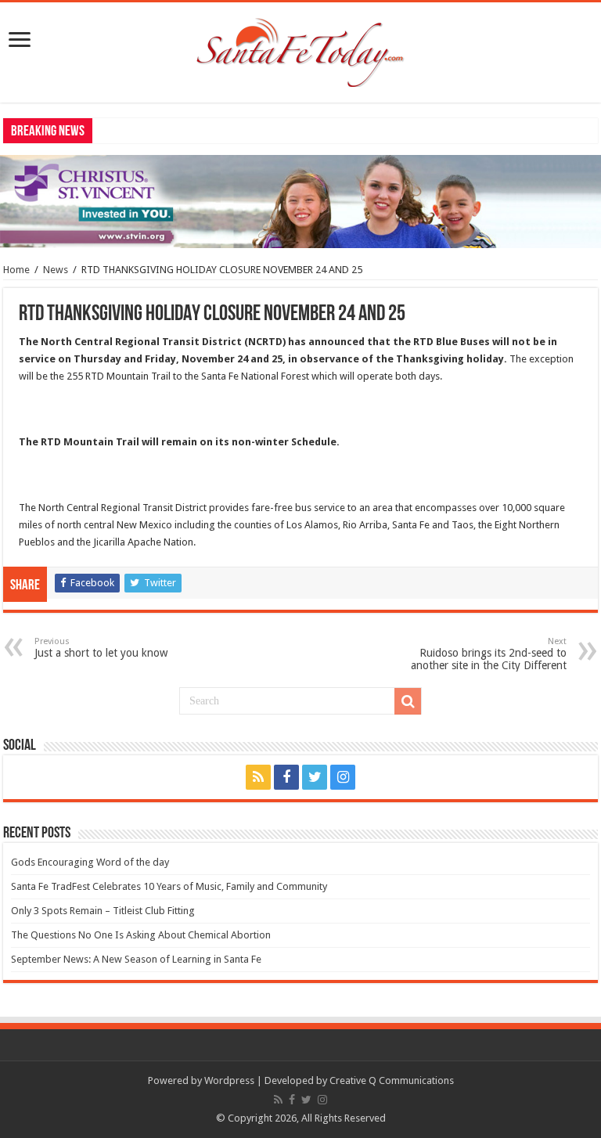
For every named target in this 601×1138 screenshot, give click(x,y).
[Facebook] (286, 777)
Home (16, 269)
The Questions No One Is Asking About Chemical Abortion (141, 935)
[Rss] (258, 777)
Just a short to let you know (100, 647)
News (55, 269)
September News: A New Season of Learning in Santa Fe (136, 959)
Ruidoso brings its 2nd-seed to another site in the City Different (489, 654)
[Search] (407, 701)
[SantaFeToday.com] (300, 49)
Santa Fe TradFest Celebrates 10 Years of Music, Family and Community (169, 886)
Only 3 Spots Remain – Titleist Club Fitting (103, 911)
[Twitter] (314, 777)
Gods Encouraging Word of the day (90, 862)
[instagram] (342, 777)
